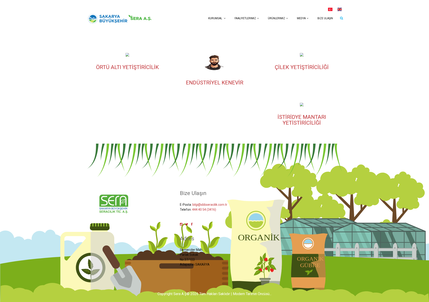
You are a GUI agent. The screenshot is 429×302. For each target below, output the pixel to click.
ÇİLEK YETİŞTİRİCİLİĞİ (302, 67)
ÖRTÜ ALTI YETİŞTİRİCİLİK (127, 67)
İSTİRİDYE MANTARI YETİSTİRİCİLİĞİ (302, 120)
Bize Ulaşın (325, 18)
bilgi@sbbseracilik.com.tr (209, 204)
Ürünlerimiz (276, 18)
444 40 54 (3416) (204, 209)
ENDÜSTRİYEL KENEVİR (214, 83)
